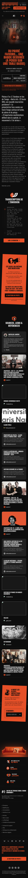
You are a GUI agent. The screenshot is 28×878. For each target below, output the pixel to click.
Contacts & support (7, 825)
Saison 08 (13, 71)
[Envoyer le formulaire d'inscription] (20, 714)
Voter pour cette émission (13, 86)
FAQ (4, 828)
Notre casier (6, 818)
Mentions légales (7, 832)
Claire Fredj (22, 75)
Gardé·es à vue (6, 812)
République (18, 71)
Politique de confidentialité (9, 830)
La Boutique (6, 820)
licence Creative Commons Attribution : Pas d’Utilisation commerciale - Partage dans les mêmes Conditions (14, 873)
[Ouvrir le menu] (3, 16)
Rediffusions (6, 808)
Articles (5, 815)
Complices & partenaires (9, 822)
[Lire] (14, 37)
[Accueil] (14, 15)
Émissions (5, 805)
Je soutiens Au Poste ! (19, 8)
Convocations (6, 810)
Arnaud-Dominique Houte (19, 78)
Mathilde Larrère (12, 68)
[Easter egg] (16, 750)
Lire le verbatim (13, 240)
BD (8, 71)
